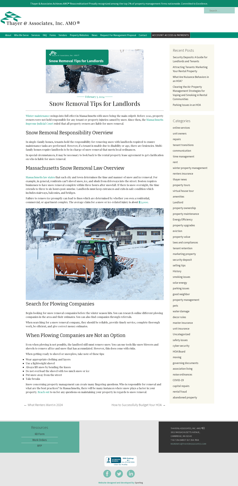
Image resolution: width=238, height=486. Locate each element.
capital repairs (181, 386)
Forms (53, 35)
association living (183, 368)
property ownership (184, 208)
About (8, 35)
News (94, 35)
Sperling (139, 482)
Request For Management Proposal (118, 35)
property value (181, 237)
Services (35, 35)
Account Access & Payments (170, 35)
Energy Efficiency (183, 219)
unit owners (180, 133)
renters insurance (183, 173)
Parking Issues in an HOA (187, 105)
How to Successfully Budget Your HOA (139, 405)
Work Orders (39, 440)
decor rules (179, 317)
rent (175, 162)
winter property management (190, 168)
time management (183, 156)
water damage (181, 311)
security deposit (182, 260)
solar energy (180, 282)
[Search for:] (219, 10)
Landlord (178, 202)
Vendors (63, 35)
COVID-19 (178, 380)
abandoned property (185, 397)
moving (177, 357)
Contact (143, 35)
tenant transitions (183, 145)
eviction (177, 231)
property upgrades (184, 225)
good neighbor (181, 294)
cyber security (181, 345)
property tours (181, 185)
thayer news (180, 179)
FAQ (45, 35)
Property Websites (79, 35)
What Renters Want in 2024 (43, 405)
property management (186, 300)
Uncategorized (181, 334)
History (177, 271)
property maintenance (186, 214)
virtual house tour (183, 191)
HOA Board (179, 351)
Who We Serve (21, 35)
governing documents (185, 363)
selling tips (179, 265)
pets (175, 305)
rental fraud (180, 391)
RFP (39, 446)
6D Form (40, 434)
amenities (178, 196)
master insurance (183, 323)
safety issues (180, 340)
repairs (177, 139)
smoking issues (181, 277)
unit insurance (181, 328)
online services (181, 127)
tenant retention (182, 248)
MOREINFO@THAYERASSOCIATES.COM (188, 443)
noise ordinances (182, 374)
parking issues (181, 288)
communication (182, 150)
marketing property (184, 254)
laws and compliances (185, 242)
